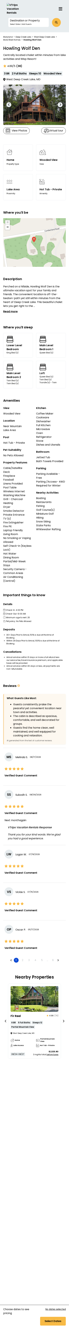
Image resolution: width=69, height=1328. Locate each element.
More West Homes (12, 39)
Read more (10, 311)
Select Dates (53, 1321)
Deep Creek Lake (23, 36)
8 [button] (53, 960)
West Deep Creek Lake (44, 36)
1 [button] (16, 960)
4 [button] (35, 960)
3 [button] (29, 960)
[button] (28, 22)
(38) (19, 66)
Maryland (8, 36)
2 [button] (22, 960)
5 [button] (42, 960)
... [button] (47, 960)
